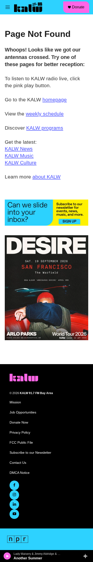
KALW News (19, 148)
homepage (54, 99)
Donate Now (19, 422)
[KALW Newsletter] (46, 213)
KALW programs (44, 128)
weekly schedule (45, 113)
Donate (78, 7)
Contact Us (18, 463)
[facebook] (14, 485)
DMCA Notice (20, 473)
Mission (15, 402)
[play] (7, 556)
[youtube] (14, 514)
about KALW (46, 176)
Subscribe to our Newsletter (30, 452)
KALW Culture (20, 162)
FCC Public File (21, 442)
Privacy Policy (20, 432)
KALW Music (19, 155)
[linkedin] (14, 504)
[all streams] (86, 556)
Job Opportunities (23, 412)
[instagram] (14, 495)
